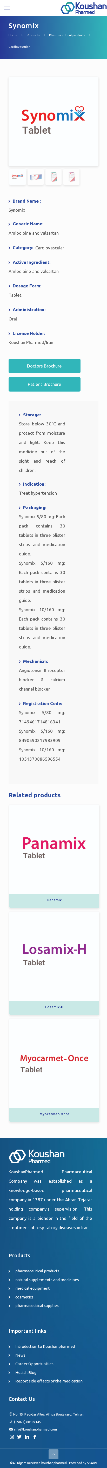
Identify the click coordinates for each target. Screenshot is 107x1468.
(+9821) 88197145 (27, 1422)
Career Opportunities (34, 1364)
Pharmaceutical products (67, 35)
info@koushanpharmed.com (35, 1429)
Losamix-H (54, 1007)
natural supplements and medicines (47, 1280)
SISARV (92, 1463)
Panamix (54, 900)
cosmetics (24, 1297)
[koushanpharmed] (83, 7)
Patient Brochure (44, 384)
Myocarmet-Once (54, 1114)
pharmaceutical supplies (37, 1305)
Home (13, 35)
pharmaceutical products (37, 1271)
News (20, 1355)
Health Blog (25, 1372)
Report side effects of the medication (49, 1381)
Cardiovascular (19, 46)
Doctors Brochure (44, 365)
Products (33, 35)
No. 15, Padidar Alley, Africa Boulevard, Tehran (48, 1414)
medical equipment (32, 1288)
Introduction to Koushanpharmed (45, 1346)
